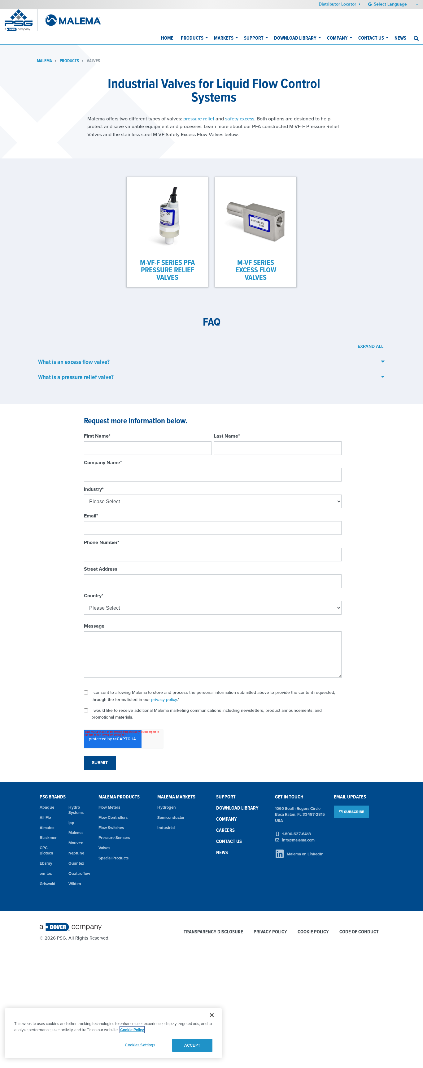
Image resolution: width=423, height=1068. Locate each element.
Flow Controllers (113, 817)
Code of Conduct (359, 932)
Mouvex (75, 843)
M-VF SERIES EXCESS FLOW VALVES (255, 270)
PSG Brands (53, 796)
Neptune (76, 853)
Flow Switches (111, 828)
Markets (223, 37)
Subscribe (354, 811)
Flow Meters (109, 807)
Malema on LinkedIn (305, 854)
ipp (71, 823)
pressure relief (199, 118)
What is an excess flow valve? (74, 361)
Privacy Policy (270, 932)
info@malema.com (298, 840)
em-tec (46, 873)
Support (254, 37)
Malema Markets (176, 796)
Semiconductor (171, 817)
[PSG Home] (21, 20)
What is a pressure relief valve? (76, 377)
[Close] (212, 1015)
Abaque (47, 807)
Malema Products (119, 796)
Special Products (113, 858)
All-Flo (45, 817)
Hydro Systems (76, 809)
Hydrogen (166, 807)
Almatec (47, 828)
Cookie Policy (313, 932)
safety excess (239, 118)
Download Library (295, 37)
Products (192, 37)
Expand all (370, 346)
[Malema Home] (73, 20)
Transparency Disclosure (213, 932)
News (400, 37)
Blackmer (48, 838)
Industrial (166, 828)
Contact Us (371, 37)
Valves (93, 60)
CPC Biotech (46, 850)
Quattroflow (78, 873)
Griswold (47, 884)
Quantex (76, 863)
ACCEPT (192, 1045)
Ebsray (46, 863)
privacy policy (164, 699)
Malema (44, 60)
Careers (225, 830)
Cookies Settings (140, 1045)
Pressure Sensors (114, 838)
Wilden (74, 884)
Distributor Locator (338, 4)
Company (337, 37)
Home (167, 37)
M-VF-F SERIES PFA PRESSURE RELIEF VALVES (167, 270)
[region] (113, 1033)
